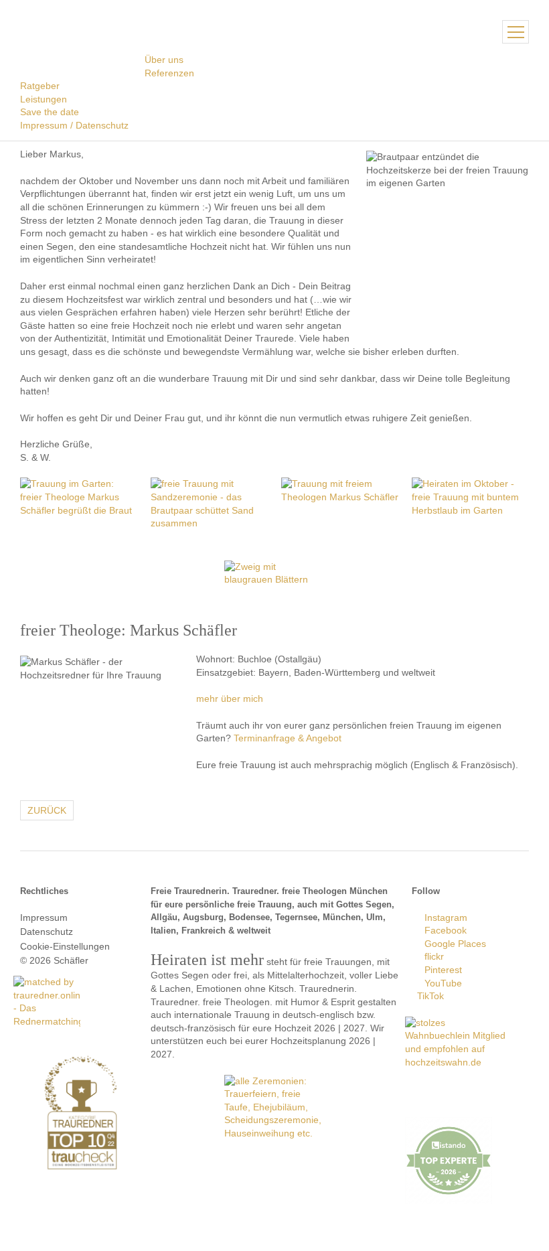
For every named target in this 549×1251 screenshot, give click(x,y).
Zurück (46, 810)
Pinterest (440, 969)
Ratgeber (40, 85)
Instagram (443, 917)
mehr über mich (229, 698)
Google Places (452, 943)
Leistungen (43, 99)
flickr (431, 956)
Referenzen (169, 73)
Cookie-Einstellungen (65, 946)
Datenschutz (46, 931)
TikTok (428, 995)
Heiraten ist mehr (82, 30)
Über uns (164, 59)
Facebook (443, 930)
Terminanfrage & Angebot (287, 738)
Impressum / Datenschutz (74, 125)
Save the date (49, 111)
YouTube (440, 983)
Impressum (44, 917)
